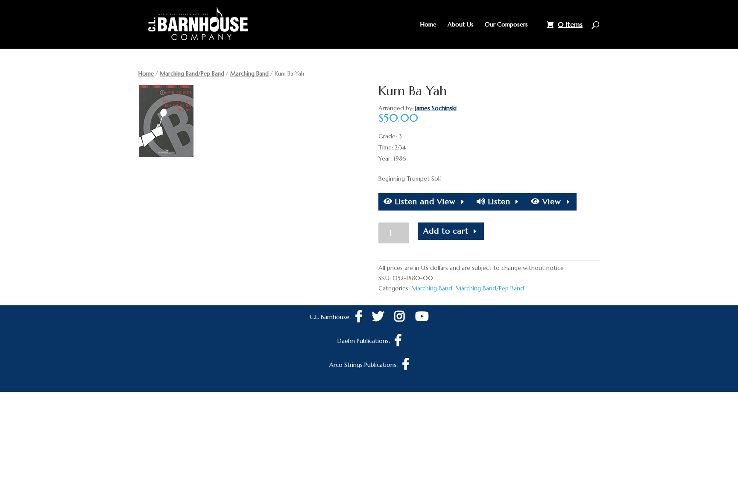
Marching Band (249, 73)
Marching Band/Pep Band (192, 73)
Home (428, 24)
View (550, 201)
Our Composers (506, 24)
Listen (498, 201)
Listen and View (424, 201)
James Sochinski (436, 108)
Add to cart (446, 231)
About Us (461, 24)
